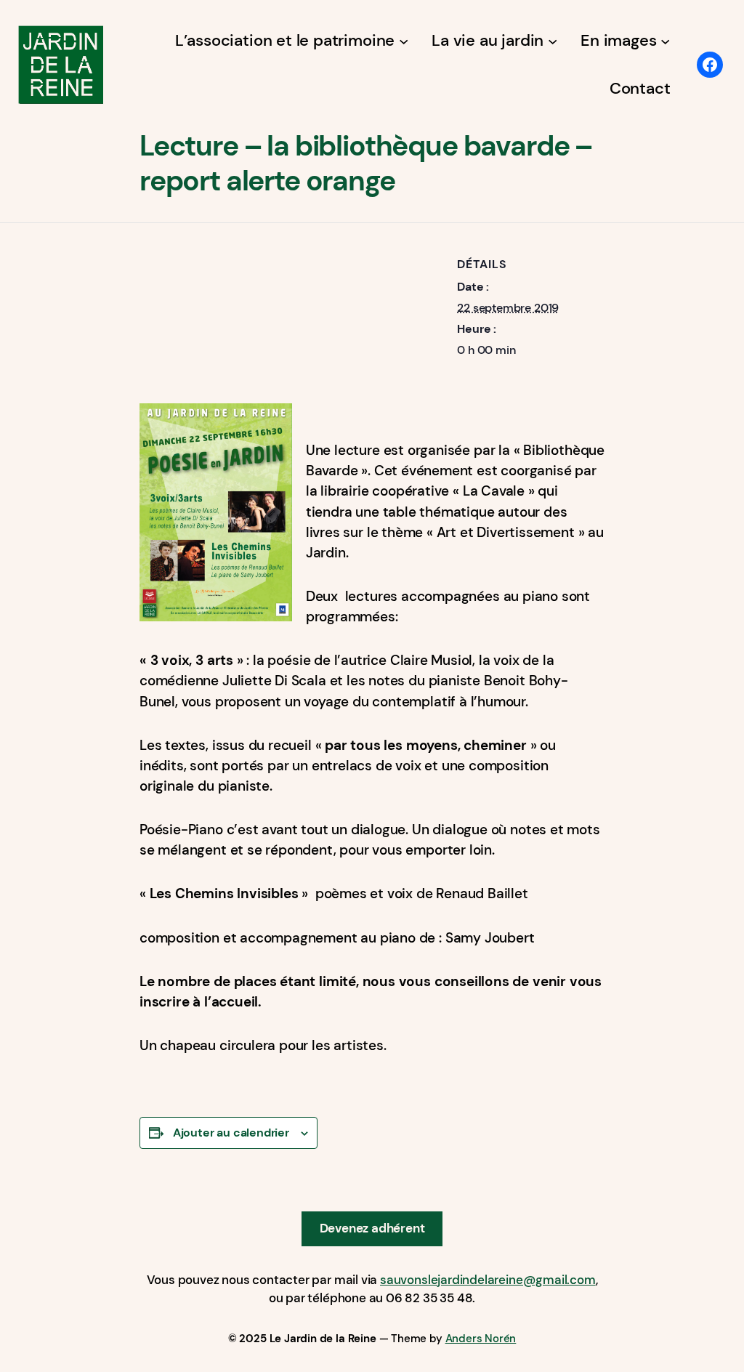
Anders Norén (481, 1338)
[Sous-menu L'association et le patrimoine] (403, 40)
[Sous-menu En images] (665, 40)
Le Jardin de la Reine (323, 1338)
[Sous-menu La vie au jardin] (552, 40)
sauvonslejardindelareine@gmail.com (488, 1280)
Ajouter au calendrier (231, 1132)
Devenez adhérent (372, 1228)
